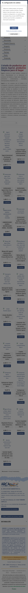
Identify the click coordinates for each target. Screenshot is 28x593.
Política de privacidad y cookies (14, 31)
